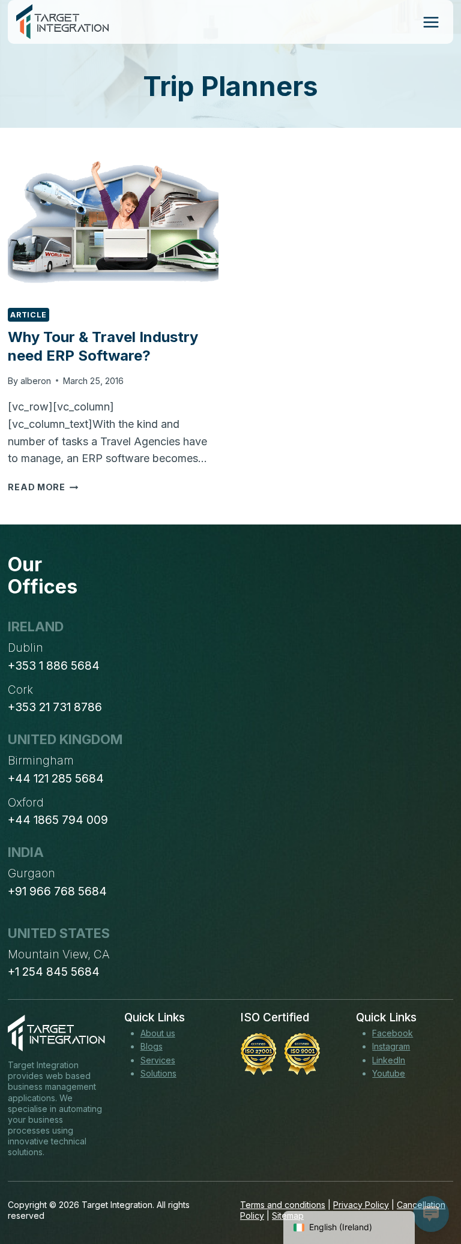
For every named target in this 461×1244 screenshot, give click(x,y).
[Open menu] (431, 22)
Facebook (392, 1033)
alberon (35, 381)
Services (157, 1060)
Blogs (151, 1046)
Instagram (391, 1046)
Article (28, 314)
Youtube (388, 1073)
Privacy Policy (361, 1205)
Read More (43, 487)
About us (157, 1033)
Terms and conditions (282, 1205)
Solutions (158, 1073)
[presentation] (113, 227)
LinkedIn (388, 1060)
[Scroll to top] (429, 1190)
